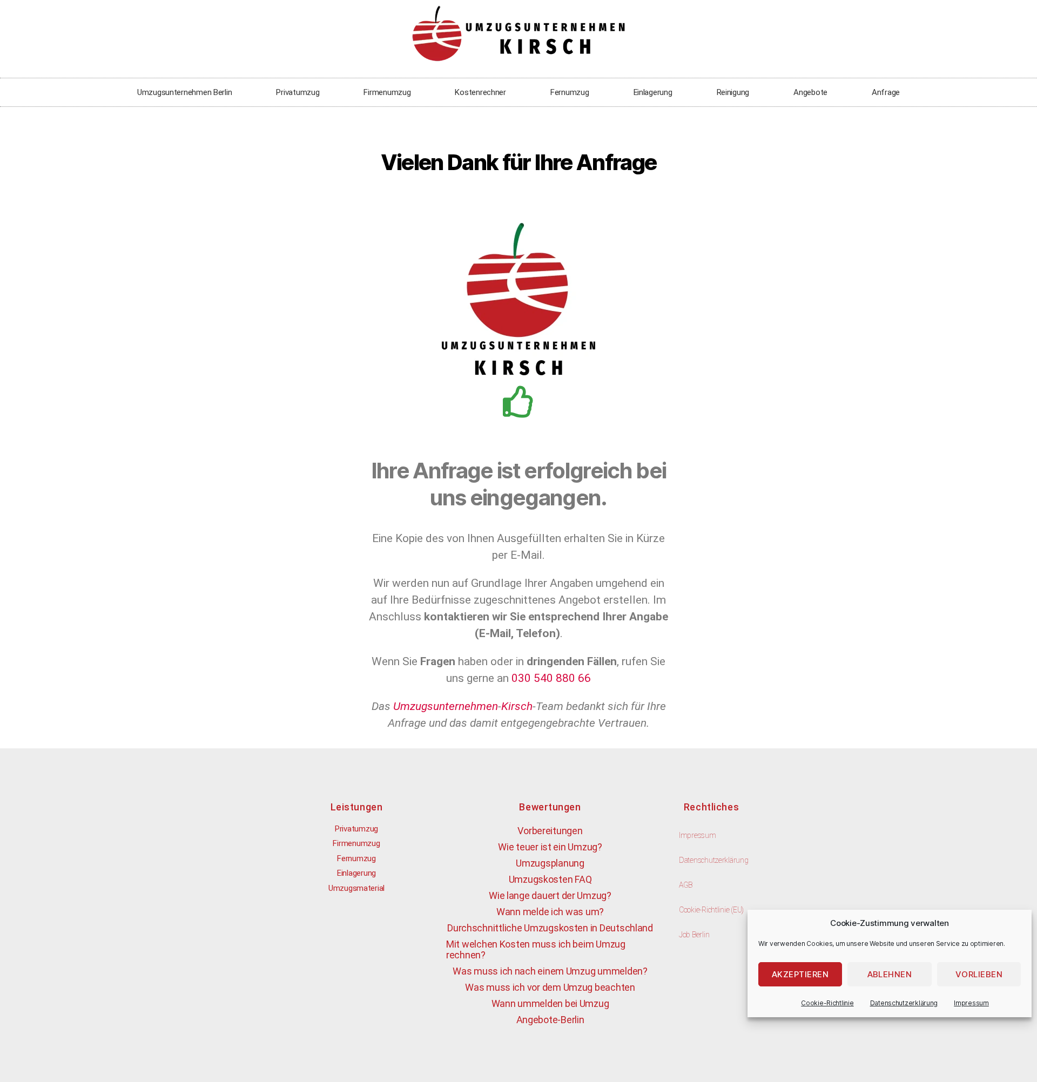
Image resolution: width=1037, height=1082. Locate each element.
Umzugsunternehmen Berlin (184, 92)
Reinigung (733, 92)
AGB (685, 885)
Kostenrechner (480, 92)
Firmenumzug (386, 92)
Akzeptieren (800, 974)
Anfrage (886, 92)
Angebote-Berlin (550, 1019)
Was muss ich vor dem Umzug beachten (550, 987)
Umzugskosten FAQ (550, 879)
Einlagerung (653, 92)
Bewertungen (550, 807)
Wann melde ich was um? (550, 911)
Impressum (971, 1003)
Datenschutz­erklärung (904, 1003)
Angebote (810, 92)
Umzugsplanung (550, 863)
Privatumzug (297, 92)
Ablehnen (889, 974)
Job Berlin (694, 934)
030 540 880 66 (551, 678)
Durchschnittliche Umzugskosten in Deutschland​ (550, 928)
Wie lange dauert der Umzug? (550, 895)
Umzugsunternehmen (445, 706)
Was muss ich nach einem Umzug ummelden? (550, 971)
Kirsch (517, 706)
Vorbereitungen (549, 830)
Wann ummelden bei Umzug (550, 1003)
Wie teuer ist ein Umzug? (550, 847)
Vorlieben (979, 974)
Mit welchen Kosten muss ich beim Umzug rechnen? (535, 949)
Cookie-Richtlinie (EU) (711, 909)
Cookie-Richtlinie (827, 1003)
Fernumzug (569, 92)
